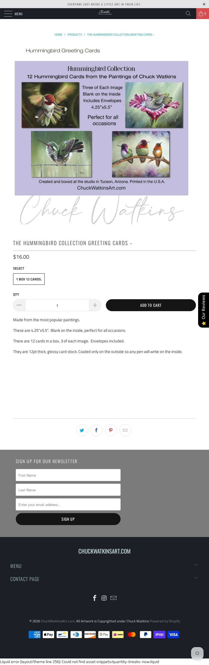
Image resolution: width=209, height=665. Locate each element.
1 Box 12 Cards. (29, 279)
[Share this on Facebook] (97, 430)
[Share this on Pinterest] (111, 430)
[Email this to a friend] (125, 430)
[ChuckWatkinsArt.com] (104, 13)
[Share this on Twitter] (82, 430)
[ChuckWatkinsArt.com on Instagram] (104, 599)
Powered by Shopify (165, 621)
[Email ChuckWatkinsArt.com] (114, 599)
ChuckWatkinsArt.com (58, 621)
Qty (16, 294)
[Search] (190, 13)
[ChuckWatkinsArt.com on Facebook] (95, 599)
